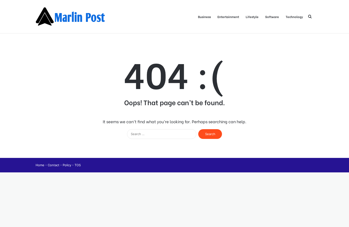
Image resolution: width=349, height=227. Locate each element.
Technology (294, 16)
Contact (54, 165)
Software (272, 16)
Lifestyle (252, 16)
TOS (78, 165)
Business (204, 16)
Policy (67, 165)
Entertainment (228, 16)
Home (40, 165)
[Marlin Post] (71, 16)
